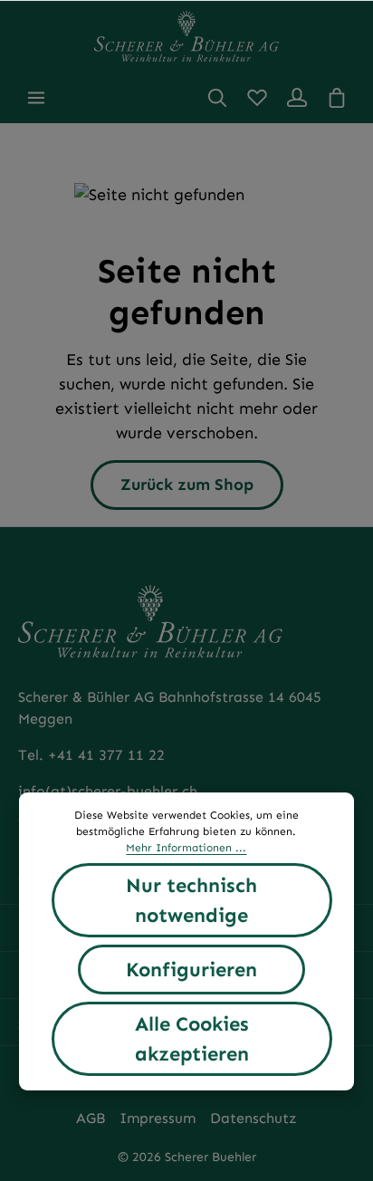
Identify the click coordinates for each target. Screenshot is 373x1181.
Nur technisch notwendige (191, 900)
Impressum (158, 1118)
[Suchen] (217, 98)
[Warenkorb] (337, 98)
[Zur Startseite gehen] (186, 36)
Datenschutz (253, 1118)
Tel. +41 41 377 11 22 (91, 754)
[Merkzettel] (257, 98)
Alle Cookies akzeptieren (192, 1039)
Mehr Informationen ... (186, 847)
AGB (90, 1118)
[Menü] (36, 98)
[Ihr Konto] (297, 98)
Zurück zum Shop (186, 484)
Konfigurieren (191, 969)
